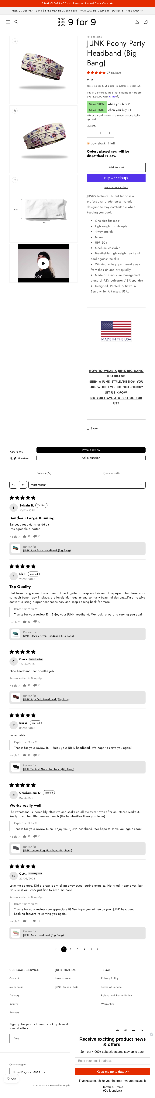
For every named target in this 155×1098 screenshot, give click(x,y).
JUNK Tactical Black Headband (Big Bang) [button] (48, 769)
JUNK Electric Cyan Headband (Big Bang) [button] (48, 636)
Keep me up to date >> (113, 1071)
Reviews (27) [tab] (43, 473)
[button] (8, 22)
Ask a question (91, 458)
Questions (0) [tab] (111, 473)
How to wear (63, 978)
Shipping (110, 85)
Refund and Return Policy (116, 995)
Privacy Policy (109, 978)
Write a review (91, 450)
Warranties (107, 1004)
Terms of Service (111, 987)
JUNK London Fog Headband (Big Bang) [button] (47, 850)
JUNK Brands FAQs (66, 987)
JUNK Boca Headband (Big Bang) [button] (43, 935)
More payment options (116, 187)
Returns (13, 1004)
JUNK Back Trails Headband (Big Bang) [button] (47, 550)
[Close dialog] (151, 1034)
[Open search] (13, 485)
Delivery (14, 995)
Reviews (14, 1012)
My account (16, 987)
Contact (14, 978)
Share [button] (94, 428)
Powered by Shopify (60, 1085)
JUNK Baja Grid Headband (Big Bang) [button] (46, 699)
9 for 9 (45, 1085)
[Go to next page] (98, 949)
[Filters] (23, 485)
